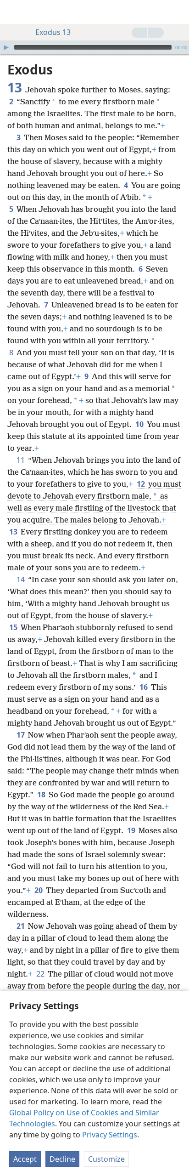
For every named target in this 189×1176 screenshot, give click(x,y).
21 (21, 926)
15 (14, 627)
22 (41, 974)
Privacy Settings (109, 1135)
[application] (94, 47)
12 (141, 484)
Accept (25, 1159)
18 (42, 795)
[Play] (6, 47)
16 (144, 687)
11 (21, 460)
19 (132, 830)
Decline (62, 1159)
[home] (14, 12)
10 (140, 424)
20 (39, 890)
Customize (106, 1159)
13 (14, 532)
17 (21, 735)
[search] (177, 12)
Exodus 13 (53, 32)
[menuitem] (14, 12)
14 (21, 579)
